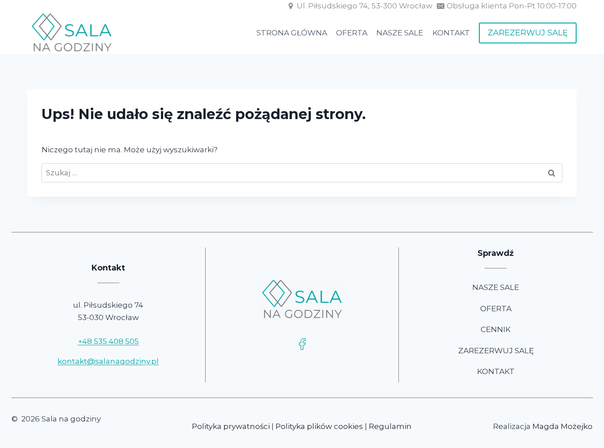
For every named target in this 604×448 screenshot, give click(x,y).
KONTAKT (496, 371)
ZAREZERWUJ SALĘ (528, 33)
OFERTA (496, 308)
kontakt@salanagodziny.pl (108, 361)
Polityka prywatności (231, 426)
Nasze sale (399, 32)
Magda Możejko (562, 426)
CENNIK (496, 329)
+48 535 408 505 (108, 341)
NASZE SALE (495, 287)
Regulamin (390, 426)
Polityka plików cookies (319, 426)
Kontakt (451, 32)
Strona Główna (291, 32)
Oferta (351, 32)
